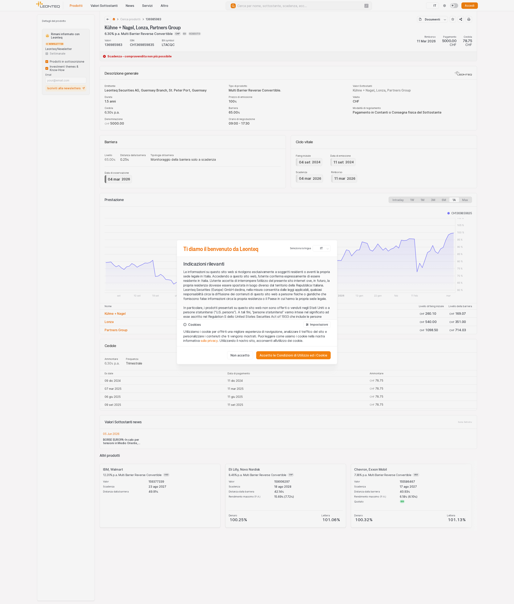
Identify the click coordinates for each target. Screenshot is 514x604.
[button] (317, 324)
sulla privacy (209, 341)
